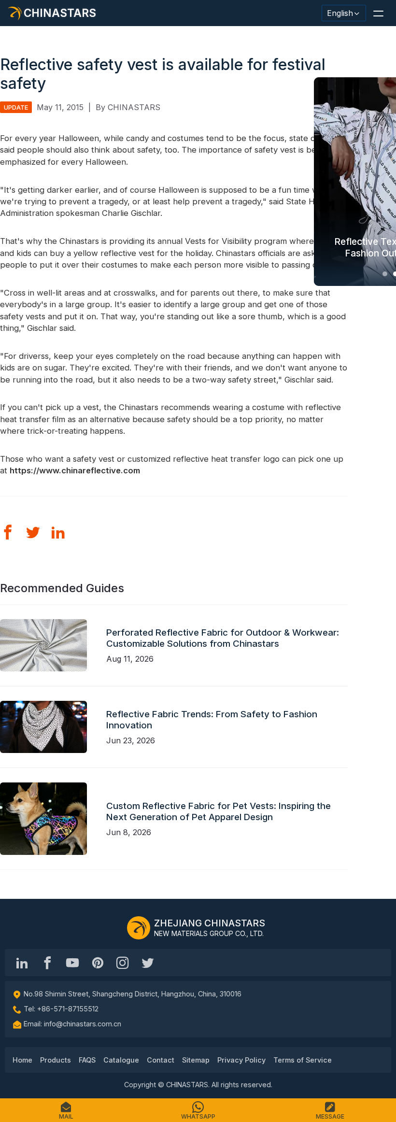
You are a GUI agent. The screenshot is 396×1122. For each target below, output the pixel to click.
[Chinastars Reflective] (72, 962)
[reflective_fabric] (122, 962)
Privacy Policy (241, 1060)
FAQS (87, 1060)
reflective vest (127, 253)
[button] (378, 13)
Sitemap (196, 1060)
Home (22, 1060)
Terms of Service (302, 1060)
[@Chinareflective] (147, 962)
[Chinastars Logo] (138, 927)
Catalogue (121, 1060)
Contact (160, 1060)
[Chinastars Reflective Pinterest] (97, 962)
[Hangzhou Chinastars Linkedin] (22, 962)
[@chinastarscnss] (47, 962)
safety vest (276, 150)
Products (55, 1060)
